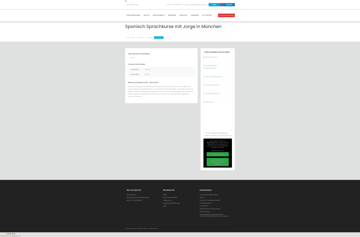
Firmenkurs (204, 206)
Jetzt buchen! (207, 15)
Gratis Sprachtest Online (209, 194)
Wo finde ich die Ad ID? (209, 68)
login (214, 5)
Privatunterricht (159, 15)
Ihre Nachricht (208, 102)
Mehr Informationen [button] (218, 151)
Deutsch (147, 15)
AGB (164, 206)
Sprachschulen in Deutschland (138, 197)
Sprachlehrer (158, 37)
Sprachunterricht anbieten (226, 15)
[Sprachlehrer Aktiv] (131, 5)
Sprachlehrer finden (133, 15)
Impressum (167, 200)
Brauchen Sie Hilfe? (170, 197)
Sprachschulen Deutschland (210, 209)
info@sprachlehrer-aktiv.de (198, 5)
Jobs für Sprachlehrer (134, 200)
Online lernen (205, 211)
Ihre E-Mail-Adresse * (211, 85)
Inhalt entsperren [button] (218, 154)
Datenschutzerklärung (171, 203)
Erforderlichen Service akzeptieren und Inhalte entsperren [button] (218, 162)
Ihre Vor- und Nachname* (212, 76)
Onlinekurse (195, 15)
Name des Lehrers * (210, 57)
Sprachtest (183, 15)
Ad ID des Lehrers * (210, 66)
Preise (202, 197)
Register (229, 5)
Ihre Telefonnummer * (211, 93)
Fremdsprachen (205, 203)
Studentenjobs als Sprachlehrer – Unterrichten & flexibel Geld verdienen (214, 215)
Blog (164, 194)
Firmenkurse (172, 15)
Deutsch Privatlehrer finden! (210, 200)
